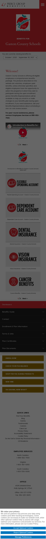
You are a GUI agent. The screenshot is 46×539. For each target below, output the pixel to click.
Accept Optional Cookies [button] (23, 528)
